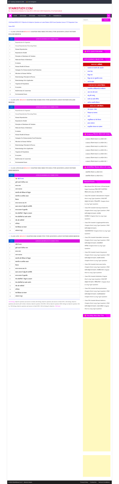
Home (15, 16)
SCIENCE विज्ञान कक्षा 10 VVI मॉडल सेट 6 (96, 158)
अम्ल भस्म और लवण (92, 92)
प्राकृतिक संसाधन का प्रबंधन (95, 126)
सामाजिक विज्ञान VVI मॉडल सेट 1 (94, 172)
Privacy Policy (84, 482)
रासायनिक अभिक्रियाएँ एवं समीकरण (97, 88)
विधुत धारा (90, 75)
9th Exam (32, 16)
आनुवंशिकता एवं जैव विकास (94, 119)
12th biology (12, 301)
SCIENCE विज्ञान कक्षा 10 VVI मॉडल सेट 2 (96, 143)
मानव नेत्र (90, 71)
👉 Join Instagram (31, 2)
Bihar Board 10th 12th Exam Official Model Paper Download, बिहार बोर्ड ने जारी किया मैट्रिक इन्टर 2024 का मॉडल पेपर (97, 189)
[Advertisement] (96, 35)
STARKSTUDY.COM (20, 8)
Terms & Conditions (104, 482)
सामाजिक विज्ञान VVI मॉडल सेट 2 (94, 176)
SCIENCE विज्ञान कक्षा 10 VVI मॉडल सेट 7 (96, 161)
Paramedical (57, 16)
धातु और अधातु (91, 95)
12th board (57, 306)
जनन (89, 116)
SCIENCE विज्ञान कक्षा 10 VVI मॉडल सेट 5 (96, 154)
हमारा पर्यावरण (91, 123)
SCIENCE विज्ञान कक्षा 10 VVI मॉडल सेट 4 (96, 150)
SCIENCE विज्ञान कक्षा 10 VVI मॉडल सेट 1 (96, 139)
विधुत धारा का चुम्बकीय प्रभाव (95, 78)
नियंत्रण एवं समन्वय (93, 112)
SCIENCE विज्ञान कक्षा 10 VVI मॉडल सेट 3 (96, 146)
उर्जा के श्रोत (91, 81)
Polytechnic (42, 16)
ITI (49, 16)
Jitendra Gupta (28, 482)
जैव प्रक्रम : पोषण (92, 109)
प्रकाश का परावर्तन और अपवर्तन (96, 68)
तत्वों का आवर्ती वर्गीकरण (94, 102)
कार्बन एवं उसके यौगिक (93, 99)
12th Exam (23, 16)
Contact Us (93, 482)
